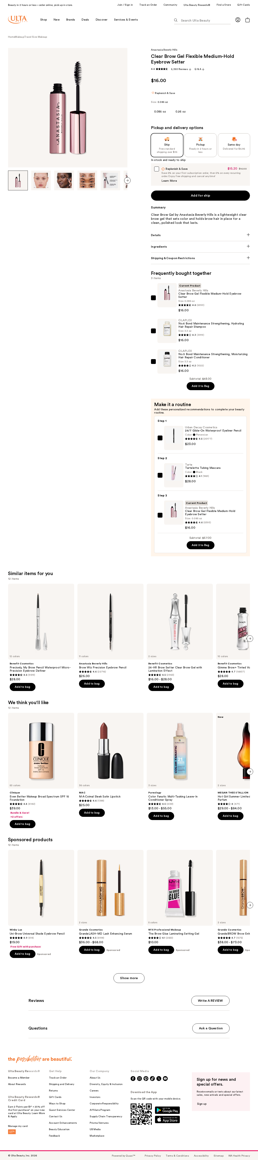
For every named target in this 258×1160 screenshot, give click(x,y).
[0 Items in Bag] (247, 20)
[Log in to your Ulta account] (237, 19)
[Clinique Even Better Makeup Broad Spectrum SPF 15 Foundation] (41, 765)
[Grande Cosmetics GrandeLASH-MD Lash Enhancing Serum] (110, 897)
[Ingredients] (200, 246)
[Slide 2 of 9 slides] (41, 180)
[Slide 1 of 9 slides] (18, 180)
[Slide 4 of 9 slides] (87, 180)
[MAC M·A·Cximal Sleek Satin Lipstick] (110, 760)
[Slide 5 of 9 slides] (110, 180)
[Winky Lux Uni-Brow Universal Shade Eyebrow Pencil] (41, 899)
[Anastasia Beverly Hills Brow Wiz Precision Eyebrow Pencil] (110, 631)
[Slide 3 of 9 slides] (64, 180)
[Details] (200, 235)
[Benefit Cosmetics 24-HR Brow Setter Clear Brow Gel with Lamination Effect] (180, 632)
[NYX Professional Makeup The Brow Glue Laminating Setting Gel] (180, 897)
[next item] (127, 180)
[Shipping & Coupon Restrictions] (200, 258)
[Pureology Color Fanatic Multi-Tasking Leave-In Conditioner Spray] (180, 761)
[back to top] (246, 1148)
